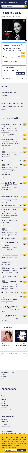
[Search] (25, 6)
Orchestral (9, 103)
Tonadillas (14, 152)
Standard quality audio (13, 49)
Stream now (10, 68)
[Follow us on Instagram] (11, 389)
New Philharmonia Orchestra (8, 288)
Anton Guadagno (5, 290)
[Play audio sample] (2, 135)
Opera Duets (20, 106)
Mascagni (7, 297)
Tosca (11, 139)
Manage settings (10, 450)
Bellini (7, 165)
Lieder (3, 109)
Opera (22, 103)
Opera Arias (16, 103)
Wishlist (3, 401)
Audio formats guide (16, 45)
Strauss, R (7, 306)
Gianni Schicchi (14, 196)
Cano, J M (7, 255)
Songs (3, 106)
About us (3, 374)
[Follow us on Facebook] (2, 389)
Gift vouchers (4, 403)
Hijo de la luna (14, 255)
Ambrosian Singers (6, 172)
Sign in (2, 397)
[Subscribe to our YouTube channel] (14, 389)
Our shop (3, 378)
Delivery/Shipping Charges (7, 409)
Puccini (7, 124)
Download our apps (5, 426)
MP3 (7, 56)
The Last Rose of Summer (11, 316)
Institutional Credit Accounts (7, 412)
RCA (6, 95)
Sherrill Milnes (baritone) (7, 215)
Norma (11, 165)
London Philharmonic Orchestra (9, 130)
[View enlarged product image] (14, 29)
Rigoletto (11, 268)
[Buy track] (25, 135)
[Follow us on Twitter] (5, 389)
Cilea (7, 229)
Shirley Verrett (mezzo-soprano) (9, 286)
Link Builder (4, 407)
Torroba (7, 242)
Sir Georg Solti (5, 132)
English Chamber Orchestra (8, 259)
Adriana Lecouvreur (7, 229)
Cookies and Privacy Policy (7, 416)
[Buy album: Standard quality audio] (23, 53)
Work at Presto (4, 385)
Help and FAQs (4, 405)
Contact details (5, 421)
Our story (3, 380)
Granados (8, 152)
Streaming (3, 399)
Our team (3, 376)
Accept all (22, 450)
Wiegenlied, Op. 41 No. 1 (11, 307)
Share (25, 78)
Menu (4, 3)
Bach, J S (7, 181)
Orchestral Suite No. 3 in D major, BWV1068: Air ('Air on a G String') (11, 183)
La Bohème (13, 124)
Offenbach (9, 281)
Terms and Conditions (6, 414)
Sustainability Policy (5, 383)
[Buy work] (25, 124)
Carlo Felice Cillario (6, 145)
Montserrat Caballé (6, 310)
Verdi (7, 268)
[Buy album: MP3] (23, 56)
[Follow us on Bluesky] (8, 389)
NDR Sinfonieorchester (7, 301)
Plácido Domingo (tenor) (7, 126)
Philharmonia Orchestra (7, 200)
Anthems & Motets (10, 106)
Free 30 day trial (20, 73)
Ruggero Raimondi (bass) (7, 169)
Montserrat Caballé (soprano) (9, 128)
